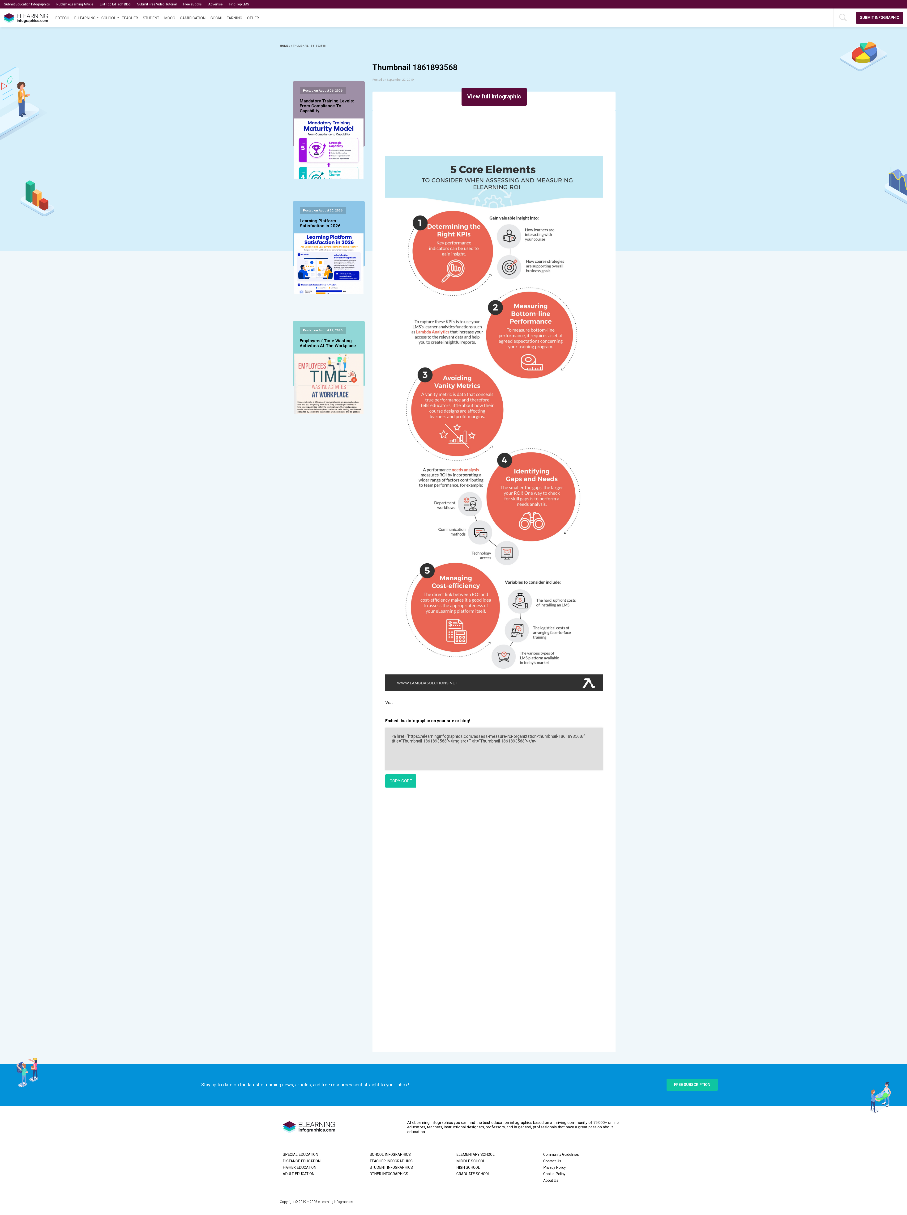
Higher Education (299, 1167)
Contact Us (552, 1161)
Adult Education (298, 1174)
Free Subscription (692, 1084)
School (108, 18)
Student (151, 18)
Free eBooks (192, 4)
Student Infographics (391, 1167)
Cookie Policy (554, 1174)
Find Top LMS (239, 4)
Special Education (300, 1154)
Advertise (215, 4)
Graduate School (473, 1174)
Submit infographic (879, 17)
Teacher (130, 18)
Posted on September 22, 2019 (393, 79)
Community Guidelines (561, 1154)
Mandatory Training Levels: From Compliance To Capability (327, 106)
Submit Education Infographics (27, 4)
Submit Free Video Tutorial (157, 4)
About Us (550, 1180)
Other (253, 18)
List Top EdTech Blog (115, 4)
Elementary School (475, 1154)
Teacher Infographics (391, 1161)
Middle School (470, 1161)
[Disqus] (494, 859)
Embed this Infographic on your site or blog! (427, 720)
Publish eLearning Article (74, 4)
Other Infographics (389, 1174)
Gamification (192, 18)
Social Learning (226, 18)
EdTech (62, 18)
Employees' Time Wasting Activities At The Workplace (328, 343)
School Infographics (390, 1154)
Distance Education (302, 1161)
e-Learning (84, 18)
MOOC (169, 18)
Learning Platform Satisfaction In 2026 (320, 223)
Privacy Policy (554, 1167)
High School (468, 1167)
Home (284, 45)
